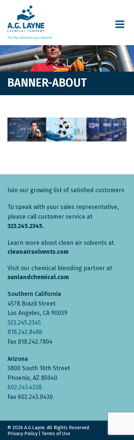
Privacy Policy (22, 433)
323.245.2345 (24, 322)
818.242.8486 (24, 332)
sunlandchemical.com (38, 277)
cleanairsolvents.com (37, 251)
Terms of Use (56, 433)
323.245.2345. (25, 226)
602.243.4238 (24, 387)
